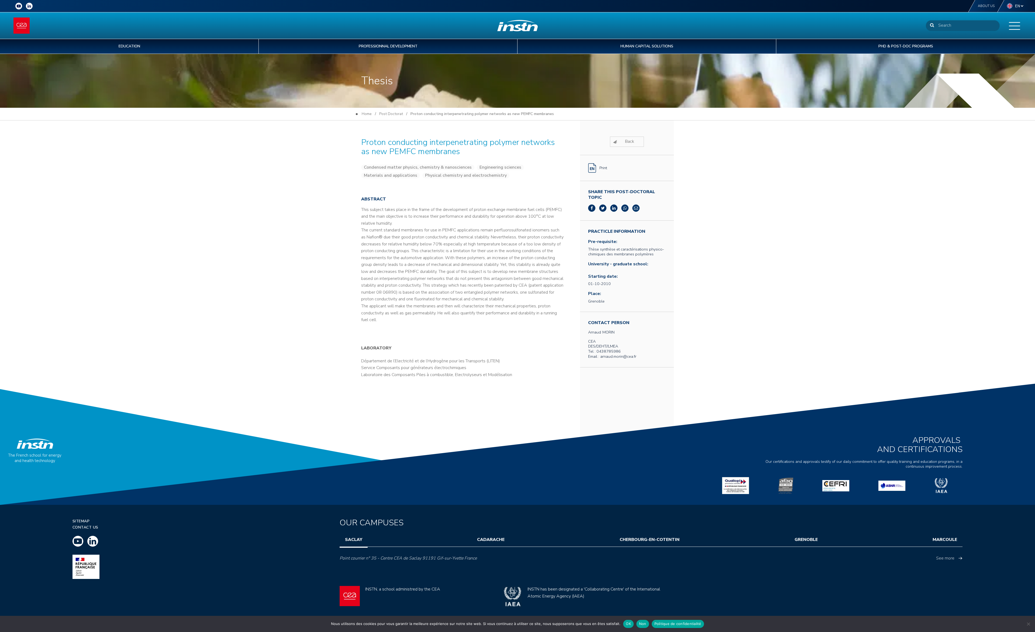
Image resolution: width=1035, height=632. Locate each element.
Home (367, 113)
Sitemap (81, 521)
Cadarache (491, 540)
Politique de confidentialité (677, 623)
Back (629, 141)
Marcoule (945, 540)
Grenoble (806, 540)
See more (945, 558)
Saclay (353, 540)
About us (986, 6)
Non (642, 623)
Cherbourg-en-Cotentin (649, 540)
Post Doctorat (391, 113)
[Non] (1028, 624)
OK (628, 623)
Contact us (85, 527)
